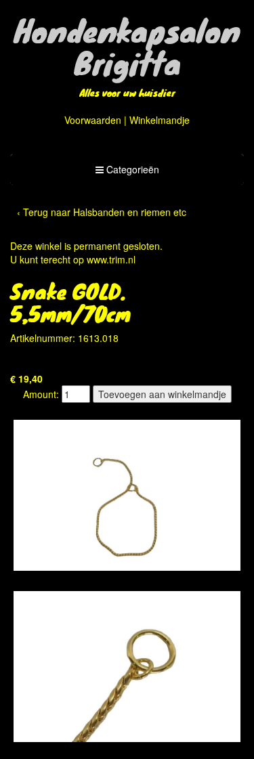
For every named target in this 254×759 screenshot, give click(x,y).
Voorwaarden (92, 120)
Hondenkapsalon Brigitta (127, 46)
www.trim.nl (111, 259)
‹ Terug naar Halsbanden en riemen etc (101, 212)
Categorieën (127, 173)
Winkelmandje (159, 120)
